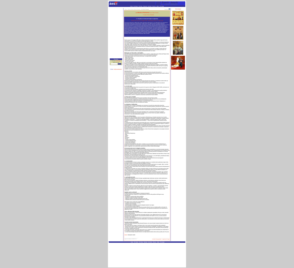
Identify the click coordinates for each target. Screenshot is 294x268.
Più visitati (162, 6)
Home (131, 6)
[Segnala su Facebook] (169, 9)
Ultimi (157, 6)
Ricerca (154, 6)
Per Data (140, 6)
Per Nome (136, 6)
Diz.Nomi (150, 6)
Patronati (145, 6)
